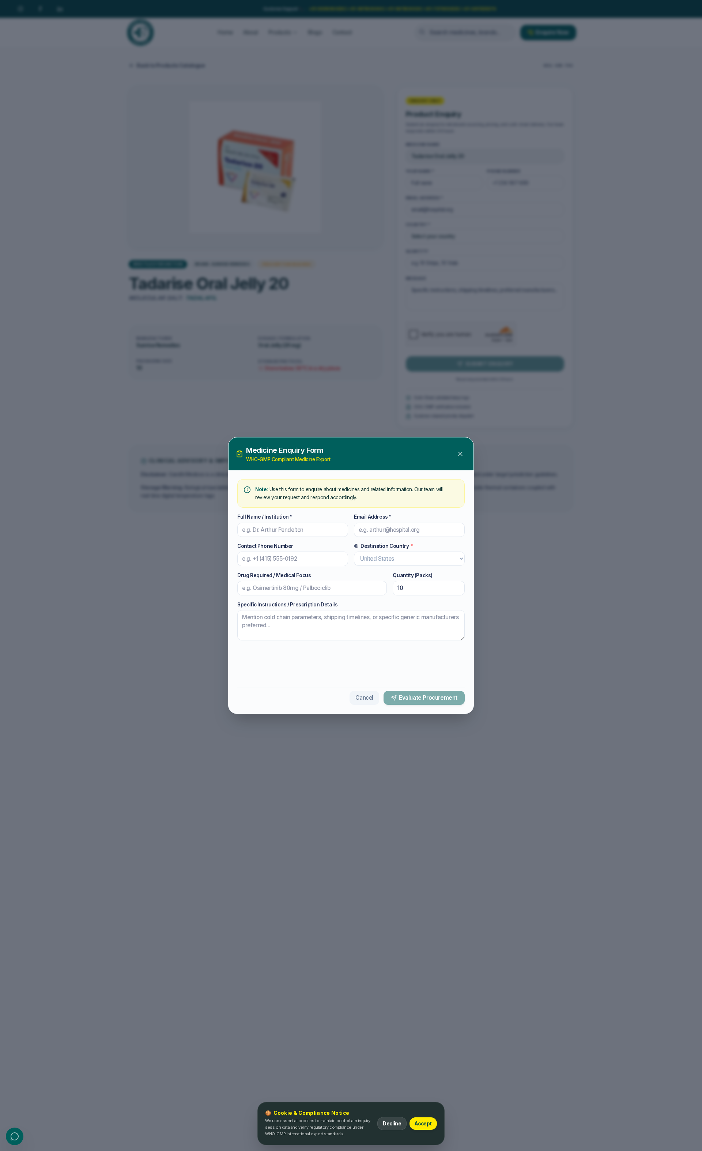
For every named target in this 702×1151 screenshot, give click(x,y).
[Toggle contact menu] (14, 1136)
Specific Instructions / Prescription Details (287, 605)
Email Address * (372, 517)
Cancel (364, 697)
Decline (392, 1123)
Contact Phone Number (265, 546)
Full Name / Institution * (264, 517)
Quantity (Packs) (413, 575)
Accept (423, 1123)
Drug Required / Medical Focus (274, 575)
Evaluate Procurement (428, 697)
